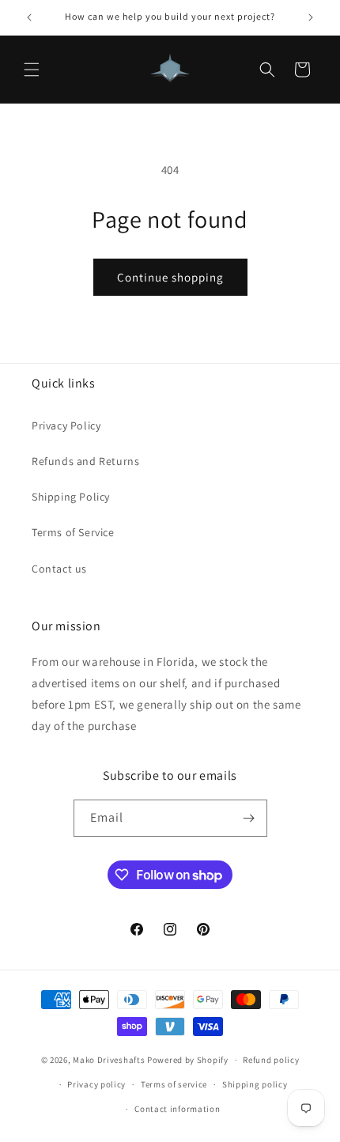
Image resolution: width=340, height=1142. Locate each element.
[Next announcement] (310, 17)
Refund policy (271, 1059)
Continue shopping (170, 277)
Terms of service (174, 1084)
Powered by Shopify (188, 1059)
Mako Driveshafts (109, 1059)
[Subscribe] (249, 818)
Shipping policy (255, 1084)
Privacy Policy (66, 425)
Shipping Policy (71, 497)
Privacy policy (96, 1084)
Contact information (177, 1108)
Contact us (59, 569)
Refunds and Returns (85, 461)
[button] (31, 69)
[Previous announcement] (29, 17)
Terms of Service (73, 532)
